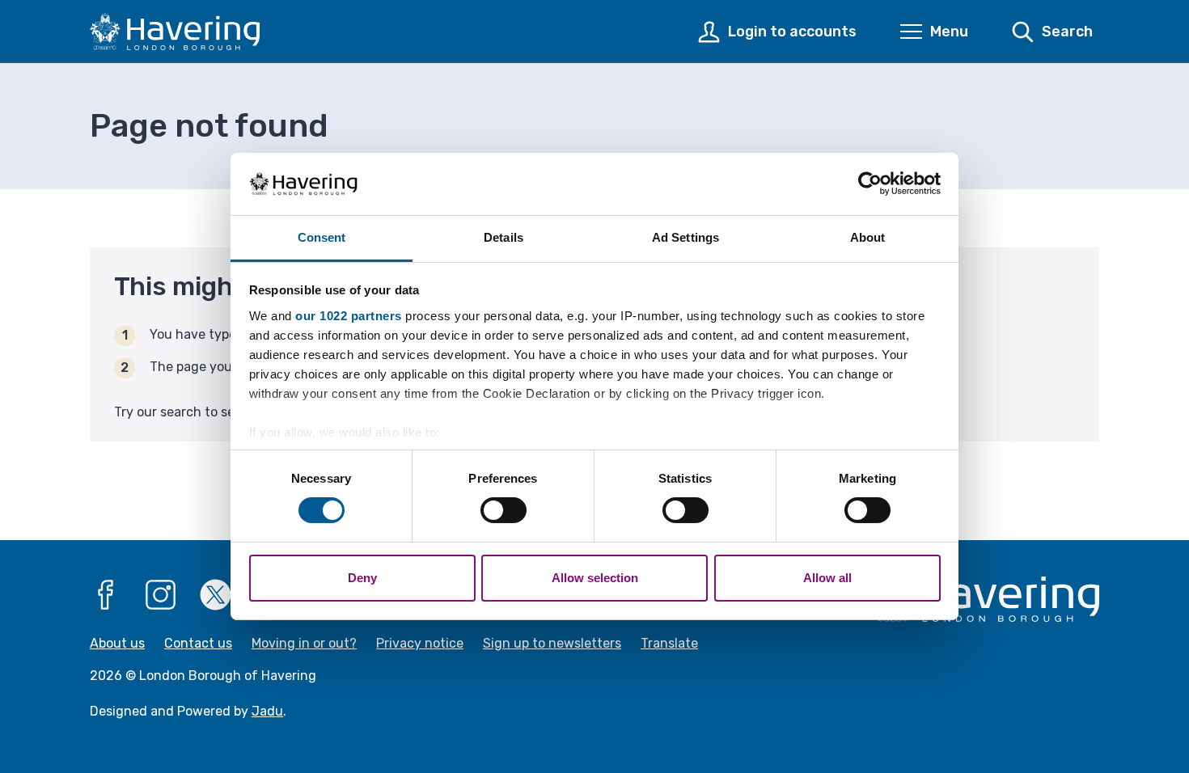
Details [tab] (503, 237)
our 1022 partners (348, 316)
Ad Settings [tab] (685, 237)
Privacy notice (419, 643)
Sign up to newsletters (552, 643)
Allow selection (595, 578)
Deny (362, 578)
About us (117, 643)
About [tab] (868, 237)
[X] (216, 595)
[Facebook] (106, 595)
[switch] (503, 510)
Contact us (198, 643)
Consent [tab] (322, 237)
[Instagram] (161, 595)
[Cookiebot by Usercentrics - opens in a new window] (870, 183)
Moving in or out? (304, 643)
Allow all (827, 578)
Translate (669, 643)
